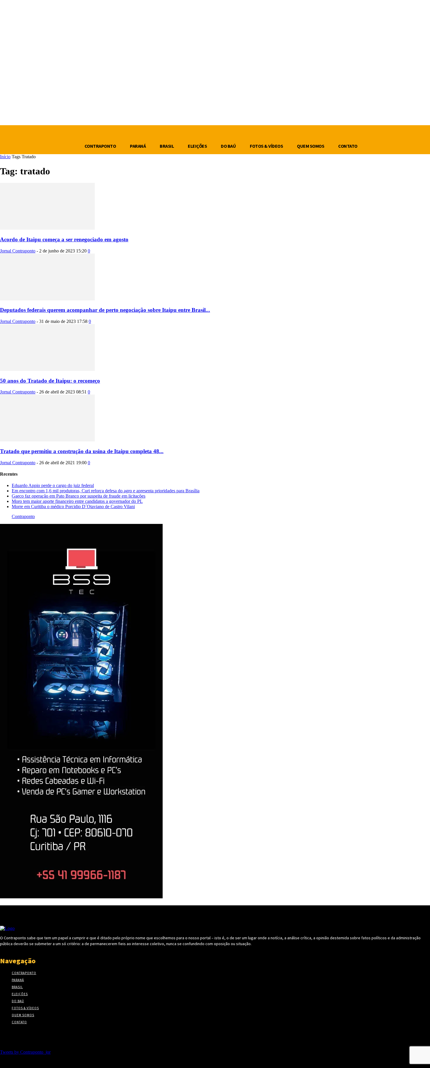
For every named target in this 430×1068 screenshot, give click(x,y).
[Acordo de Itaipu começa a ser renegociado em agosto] (47, 228)
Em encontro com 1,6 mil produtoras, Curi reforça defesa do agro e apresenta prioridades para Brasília (105, 490)
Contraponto (23, 516)
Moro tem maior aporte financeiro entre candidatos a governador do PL (77, 501)
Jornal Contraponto (17, 250)
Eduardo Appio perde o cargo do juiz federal (53, 485)
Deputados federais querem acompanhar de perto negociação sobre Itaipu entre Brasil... (105, 310)
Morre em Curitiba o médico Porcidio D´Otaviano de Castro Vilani (73, 506)
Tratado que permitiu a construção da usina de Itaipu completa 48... (82, 451)
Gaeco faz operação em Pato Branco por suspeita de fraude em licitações (78, 495)
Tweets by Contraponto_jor (25, 1052)
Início (5, 156)
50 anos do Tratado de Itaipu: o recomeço (50, 381)
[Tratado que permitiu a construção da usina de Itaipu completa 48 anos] (47, 439)
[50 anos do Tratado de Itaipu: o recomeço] (47, 369)
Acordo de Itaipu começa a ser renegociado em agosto (64, 239)
